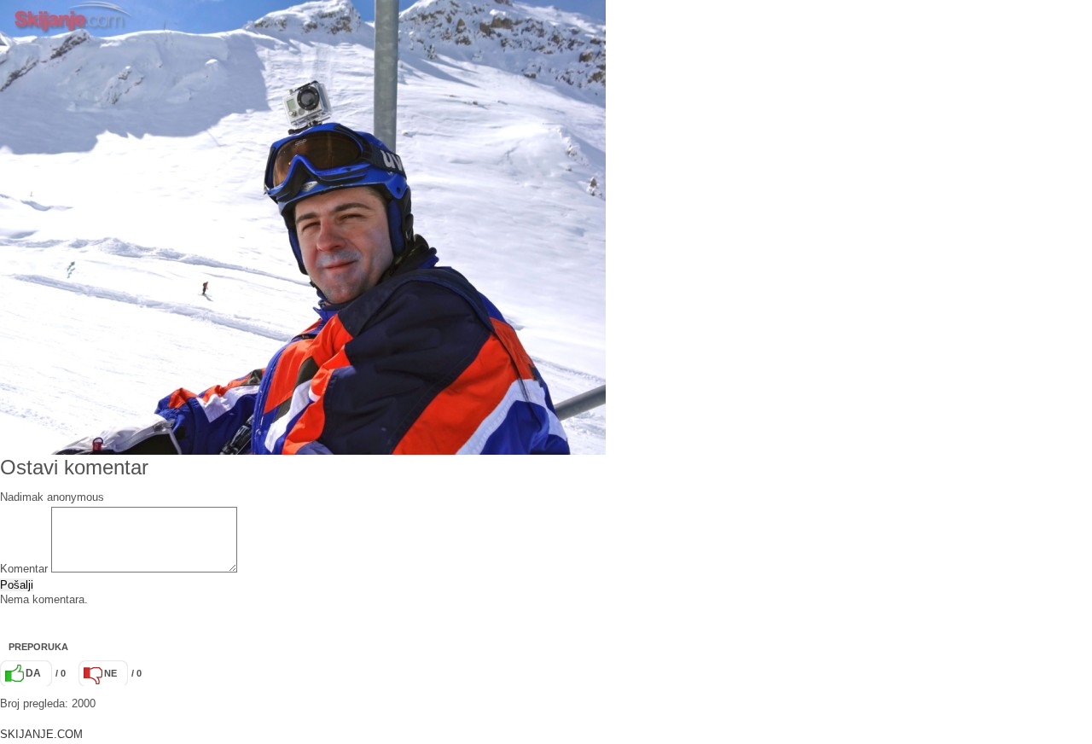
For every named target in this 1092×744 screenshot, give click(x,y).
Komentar (24, 568)
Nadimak (22, 497)
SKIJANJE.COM (41, 734)
